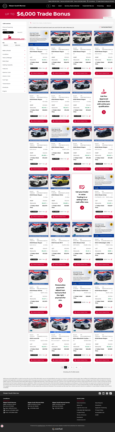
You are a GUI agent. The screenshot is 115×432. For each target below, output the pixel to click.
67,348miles (87, 340)
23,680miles (87, 245)
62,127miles (44, 340)
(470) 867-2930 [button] (59, 408)
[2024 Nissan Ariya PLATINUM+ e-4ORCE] (104, 181)
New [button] (53, 6)
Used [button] (59, 6)
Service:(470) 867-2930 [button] (11, 410)
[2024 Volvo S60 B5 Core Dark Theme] (60, 325)
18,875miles (44, 292)
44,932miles (65, 245)
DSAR (96, 415)
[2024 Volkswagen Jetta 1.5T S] (104, 229)
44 (76, 367)
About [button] (109, 6)
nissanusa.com (81, 419)
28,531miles (109, 292)
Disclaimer (80, 417)
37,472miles (109, 197)
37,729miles (87, 292)
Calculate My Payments (83, 410)
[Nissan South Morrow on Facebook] (99, 393)
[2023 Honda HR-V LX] (60, 229)
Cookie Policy (81, 412)
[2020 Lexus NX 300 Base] (38, 325)
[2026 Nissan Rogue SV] (60, 38)
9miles (67, 53)
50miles (45, 101)
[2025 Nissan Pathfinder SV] (82, 277)
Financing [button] (100, 6)
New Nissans (99, 403)
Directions (98, 405)
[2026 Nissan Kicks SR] (60, 181)
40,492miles (65, 340)
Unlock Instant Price (38, 73)
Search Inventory (48, 6)
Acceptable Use (99, 412)
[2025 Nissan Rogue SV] (60, 134)
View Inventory (81, 403)
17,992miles (44, 53)
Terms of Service (81, 415)
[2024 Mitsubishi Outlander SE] (82, 325)
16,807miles (65, 149)
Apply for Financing (101, 407)
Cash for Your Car (82, 407)
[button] (91, 1)
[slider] (3, 40)
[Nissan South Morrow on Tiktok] (110, 393)
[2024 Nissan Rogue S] (38, 38)
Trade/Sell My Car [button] (88, 6)
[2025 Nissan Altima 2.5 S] (38, 277)
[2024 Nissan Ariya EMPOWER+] (82, 229)
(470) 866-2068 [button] (34, 408)
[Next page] (80, 367)
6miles (67, 101)
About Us (79, 405)
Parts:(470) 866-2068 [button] (11, 412)
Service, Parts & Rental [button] (72, 6)
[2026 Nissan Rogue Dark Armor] (104, 38)
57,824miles (109, 245)
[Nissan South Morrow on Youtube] (103, 393)
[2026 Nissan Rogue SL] (104, 277)
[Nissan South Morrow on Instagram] (106, 393)
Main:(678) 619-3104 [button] (11, 408)
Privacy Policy (99, 410)
